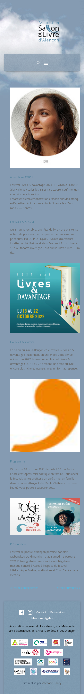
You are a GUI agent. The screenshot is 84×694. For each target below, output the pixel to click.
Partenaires (57, 612)
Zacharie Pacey (51, 683)
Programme (17, 461)
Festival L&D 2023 (22, 221)
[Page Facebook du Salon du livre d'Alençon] (21, 613)
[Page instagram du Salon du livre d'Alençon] (30, 613)
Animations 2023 (21, 176)
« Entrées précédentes (24, 588)
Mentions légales (42, 618)
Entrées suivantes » (67, 588)
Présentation (18, 543)
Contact (41, 612)
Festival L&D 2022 (22, 341)
